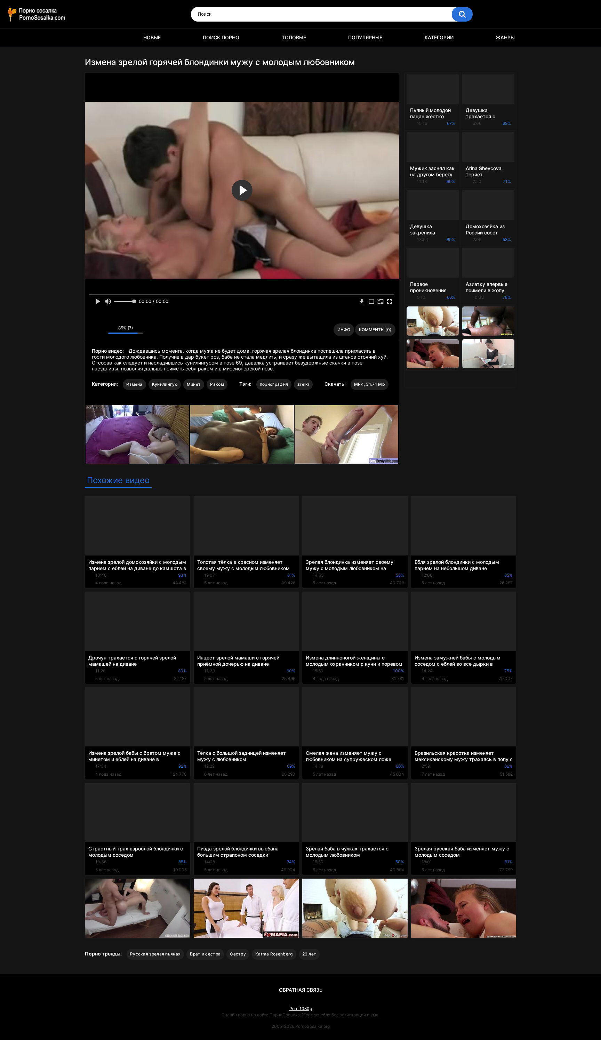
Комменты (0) (375, 329)
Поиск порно (221, 37)
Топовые (294, 37)
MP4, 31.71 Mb (369, 384)
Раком (217, 384)
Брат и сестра (205, 954)
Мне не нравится (101, 329)
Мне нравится (92, 329)
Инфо (343, 329)
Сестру (238, 954)
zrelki (303, 384)
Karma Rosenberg (274, 954)
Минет (194, 384)
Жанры (505, 37)
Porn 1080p (300, 1008)
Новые (152, 37)
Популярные (365, 37)
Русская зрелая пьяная (155, 954)
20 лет (309, 954)
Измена (134, 384)
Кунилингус (164, 384)
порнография (274, 384)
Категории (439, 37)
